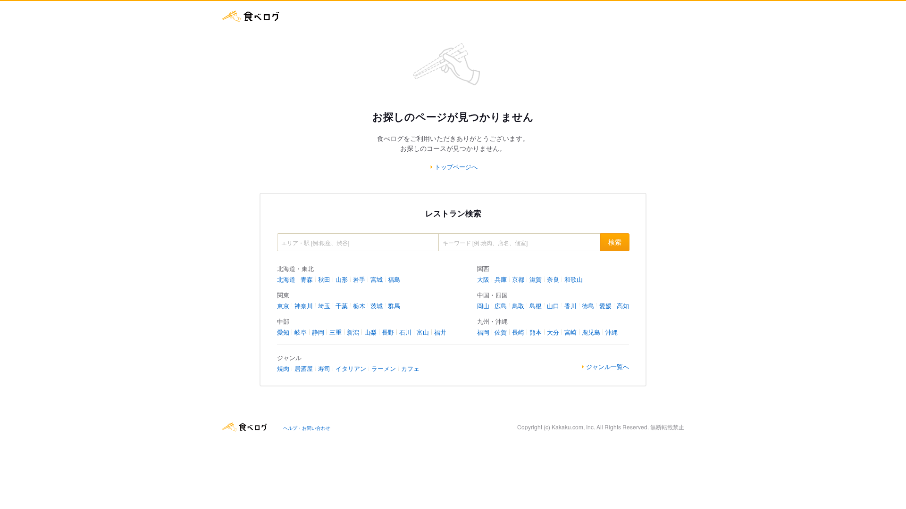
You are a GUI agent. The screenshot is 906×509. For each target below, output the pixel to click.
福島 (394, 279)
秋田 (324, 279)
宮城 (376, 279)
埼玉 (324, 305)
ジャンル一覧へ (607, 366)
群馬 (394, 305)
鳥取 (518, 305)
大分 (553, 332)
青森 (307, 279)
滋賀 (535, 279)
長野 (388, 332)
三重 (335, 332)
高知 (623, 305)
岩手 (359, 279)
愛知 (283, 332)
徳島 (588, 305)
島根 (535, 305)
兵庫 (501, 279)
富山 (423, 332)
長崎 (518, 332)
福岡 (483, 332)
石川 (405, 332)
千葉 (342, 305)
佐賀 (501, 332)
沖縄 (611, 332)
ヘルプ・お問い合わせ (306, 428)
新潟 (353, 332)
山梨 (370, 332)
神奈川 (303, 305)
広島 (501, 305)
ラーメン (383, 368)
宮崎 (570, 332)
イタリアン (351, 368)
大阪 (483, 279)
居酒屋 (303, 368)
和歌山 (573, 279)
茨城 (376, 305)
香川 (570, 305)
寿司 (324, 368)
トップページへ (456, 167)
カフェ (410, 368)
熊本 (535, 332)
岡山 (483, 305)
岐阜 (300, 332)
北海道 (286, 279)
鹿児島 (591, 332)
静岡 (318, 332)
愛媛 (605, 305)
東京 (283, 305)
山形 (342, 279)
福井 (440, 332)
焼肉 (283, 368)
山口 (553, 305)
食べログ (251, 16)
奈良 (553, 279)
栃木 (359, 305)
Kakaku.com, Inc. (573, 427)
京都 (518, 279)
